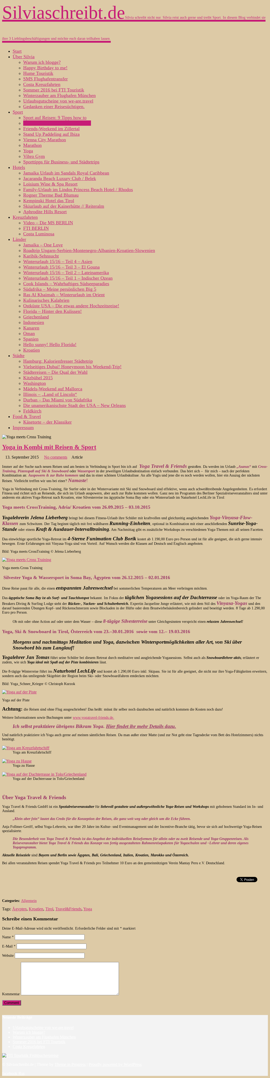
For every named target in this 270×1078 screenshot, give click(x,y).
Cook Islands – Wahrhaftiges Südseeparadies (66, 283)
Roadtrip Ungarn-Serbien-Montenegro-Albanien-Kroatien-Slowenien (89, 250)
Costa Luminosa (38, 233)
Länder (19, 239)
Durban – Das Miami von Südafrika (57, 399)
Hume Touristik (38, 73)
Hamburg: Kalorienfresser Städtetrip (58, 361)
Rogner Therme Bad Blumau (51, 195)
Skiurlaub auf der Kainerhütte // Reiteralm (63, 206)
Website (8, 956)
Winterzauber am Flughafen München (59, 95)
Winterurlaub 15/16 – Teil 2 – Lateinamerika (66, 272)
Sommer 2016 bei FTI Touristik (53, 90)
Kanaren (31, 328)
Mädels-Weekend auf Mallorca (52, 388)
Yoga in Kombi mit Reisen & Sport (57, 123)
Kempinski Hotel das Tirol (48, 200)
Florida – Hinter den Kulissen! (52, 311)
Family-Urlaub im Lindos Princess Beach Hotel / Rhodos (78, 189)
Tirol (49, 909)
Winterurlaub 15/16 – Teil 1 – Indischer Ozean (68, 278)
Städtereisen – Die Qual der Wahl (55, 372)
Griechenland (36, 316)
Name (8, 937)
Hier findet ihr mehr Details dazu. (141, 726)
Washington (34, 383)
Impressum (23, 427)
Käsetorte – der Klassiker (47, 422)
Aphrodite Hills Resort (45, 211)
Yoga (28, 150)
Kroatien (31, 350)
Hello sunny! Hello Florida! (49, 344)
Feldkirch (32, 411)
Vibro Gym (34, 156)
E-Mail (9, 946)
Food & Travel (27, 416)
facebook (10, 1073)
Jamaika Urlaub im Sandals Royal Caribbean (66, 173)
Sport (18, 112)
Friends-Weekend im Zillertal (51, 128)
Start (17, 51)
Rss (21, 1073)
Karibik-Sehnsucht (41, 256)
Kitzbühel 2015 (38, 377)
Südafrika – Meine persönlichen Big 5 (59, 289)
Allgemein (29, 901)
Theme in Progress (70, 1064)
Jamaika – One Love (43, 244)
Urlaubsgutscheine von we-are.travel (58, 101)
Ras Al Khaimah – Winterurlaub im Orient (64, 294)
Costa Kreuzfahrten (41, 84)
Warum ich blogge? (42, 62)
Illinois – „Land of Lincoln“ (50, 394)
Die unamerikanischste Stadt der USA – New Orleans (74, 405)
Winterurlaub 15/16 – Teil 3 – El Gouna (61, 267)
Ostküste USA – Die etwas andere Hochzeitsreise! (71, 305)
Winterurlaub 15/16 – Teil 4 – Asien (57, 261)
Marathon (32, 145)
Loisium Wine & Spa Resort (50, 184)
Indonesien (33, 322)
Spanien (30, 339)
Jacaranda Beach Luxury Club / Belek (59, 178)
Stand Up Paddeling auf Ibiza (51, 134)
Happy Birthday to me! (45, 67)
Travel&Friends (68, 909)
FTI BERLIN (36, 228)
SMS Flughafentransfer (45, 78)
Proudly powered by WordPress (115, 1064)
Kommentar (11, 994)
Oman (29, 333)
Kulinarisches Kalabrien (46, 300)
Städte (19, 355)
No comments (55, 457)
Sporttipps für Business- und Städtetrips (61, 161)
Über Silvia (24, 56)
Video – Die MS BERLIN (48, 222)
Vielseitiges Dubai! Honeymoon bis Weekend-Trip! (72, 366)
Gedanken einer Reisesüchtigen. (54, 106)
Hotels (19, 167)
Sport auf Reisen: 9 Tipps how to (54, 117)
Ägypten (19, 909)
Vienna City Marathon (44, 139)
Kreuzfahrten (25, 217)
